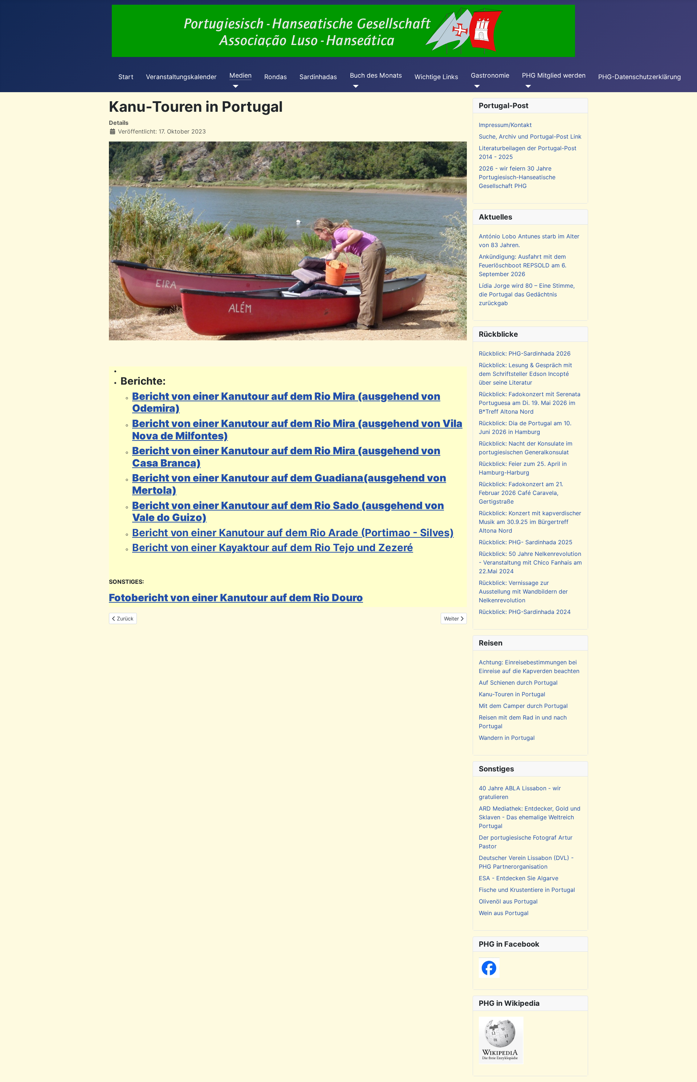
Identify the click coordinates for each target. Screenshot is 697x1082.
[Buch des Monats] (354, 86)
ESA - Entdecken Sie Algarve (518, 878)
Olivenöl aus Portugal (508, 901)
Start (125, 77)
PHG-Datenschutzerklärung (639, 77)
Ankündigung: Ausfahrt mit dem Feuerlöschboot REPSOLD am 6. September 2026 (522, 265)
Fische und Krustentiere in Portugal (527, 889)
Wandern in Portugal (507, 737)
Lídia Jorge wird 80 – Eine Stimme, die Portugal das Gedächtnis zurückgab (527, 294)
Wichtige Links (436, 77)
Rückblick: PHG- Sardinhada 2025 (525, 542)
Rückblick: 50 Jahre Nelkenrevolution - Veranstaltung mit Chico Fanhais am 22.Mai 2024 (530, 562)
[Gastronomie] (475, 86)
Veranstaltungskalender (181, 77)
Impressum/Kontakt (505, 124)
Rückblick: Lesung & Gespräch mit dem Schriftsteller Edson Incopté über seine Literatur (525, 373)
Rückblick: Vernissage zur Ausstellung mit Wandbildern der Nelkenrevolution (523, 591)
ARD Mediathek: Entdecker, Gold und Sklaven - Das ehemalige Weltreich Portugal (529, 817)
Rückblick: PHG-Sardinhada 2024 (525, 611)
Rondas (275, 77)
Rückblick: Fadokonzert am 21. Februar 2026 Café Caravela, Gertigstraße (521, 492)
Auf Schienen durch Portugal (518, 682)
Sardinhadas (318, 77)
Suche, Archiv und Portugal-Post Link (530, 136)
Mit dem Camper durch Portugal (523, 705)
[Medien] (234, 86)
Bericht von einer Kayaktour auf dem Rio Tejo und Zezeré (272, 547)
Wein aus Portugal (504, 913)
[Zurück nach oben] (684, 1068)
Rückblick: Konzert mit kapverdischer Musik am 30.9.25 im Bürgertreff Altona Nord (530, 521)
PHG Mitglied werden (554, 75)
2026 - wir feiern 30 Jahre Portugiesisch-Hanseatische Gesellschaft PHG (517, 177)
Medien (240, 75)
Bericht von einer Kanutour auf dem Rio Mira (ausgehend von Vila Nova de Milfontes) (297, 429)
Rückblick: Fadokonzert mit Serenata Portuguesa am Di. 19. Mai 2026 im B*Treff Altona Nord (529, 402)
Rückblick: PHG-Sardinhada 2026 (525, 353)
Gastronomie (490, 75)
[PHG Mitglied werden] (526, 86)
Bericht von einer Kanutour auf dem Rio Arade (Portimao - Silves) (293, 532)
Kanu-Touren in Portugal (512, 694)
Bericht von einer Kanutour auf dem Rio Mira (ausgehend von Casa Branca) (286, 456)
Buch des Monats (376, 75)
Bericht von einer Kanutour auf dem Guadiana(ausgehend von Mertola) (289, 484)
